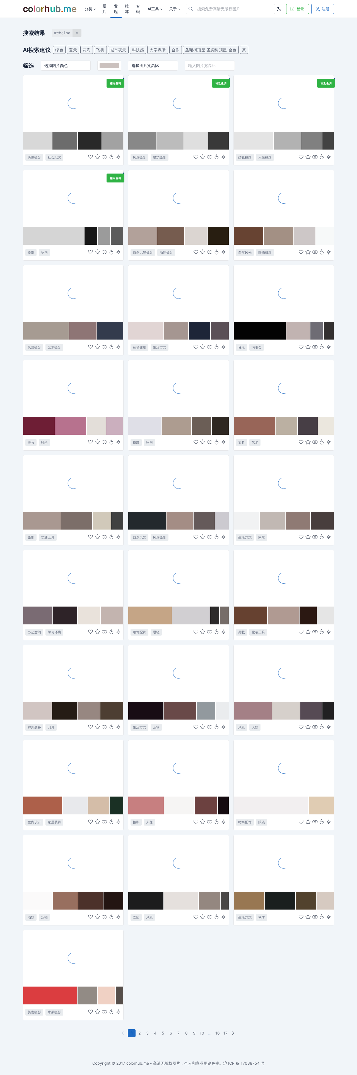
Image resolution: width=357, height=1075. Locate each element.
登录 (300, 8)
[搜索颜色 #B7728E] (71, 426)
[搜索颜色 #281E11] (218, 236)
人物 (255, 727)
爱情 (136, 917)
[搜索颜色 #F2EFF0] (271, 805)
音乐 (241, 347)
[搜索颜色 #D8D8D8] (37, 141)
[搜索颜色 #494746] (224, 901)
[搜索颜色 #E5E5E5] (325, 615)
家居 (149, 442)
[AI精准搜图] (118, 157)
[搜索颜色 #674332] (249, 236)
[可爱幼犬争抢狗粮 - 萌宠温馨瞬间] (73, 863)
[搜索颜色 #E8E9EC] (75, 805)
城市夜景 (118, 49)
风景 (241, 727)
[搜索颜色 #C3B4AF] (112, 615)
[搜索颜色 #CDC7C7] (305, 236)
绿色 (59, 49)
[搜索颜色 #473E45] (308, 426)
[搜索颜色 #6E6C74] (317, 331)
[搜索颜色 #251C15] (65, 711)
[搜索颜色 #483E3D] (322, 521)
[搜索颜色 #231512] (113, 901)
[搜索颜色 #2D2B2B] (215, 615)
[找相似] (104, 157)
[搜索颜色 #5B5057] (220, 331)
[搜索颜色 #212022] (328, 711)
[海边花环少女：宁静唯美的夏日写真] (178, 768)
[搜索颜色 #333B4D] (110, 331)
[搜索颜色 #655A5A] (204, 521)
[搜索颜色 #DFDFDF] (196, 141)
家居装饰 (54, 822)
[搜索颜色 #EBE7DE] (326, 426)
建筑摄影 (159, 157)
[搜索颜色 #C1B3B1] (298, 331)
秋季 (261, 917)
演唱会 (257, 347)
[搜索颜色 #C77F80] (146, 805)
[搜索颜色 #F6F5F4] (179, 805)
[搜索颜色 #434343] (328, 141)
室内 (44, 252)
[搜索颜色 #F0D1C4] (107, 995)
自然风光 (245, 252)
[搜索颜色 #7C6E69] (77, 521)
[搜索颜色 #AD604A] (43, 805)
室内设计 (34, 822)
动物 (31, 917)
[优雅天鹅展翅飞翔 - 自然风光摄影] (178, 198)
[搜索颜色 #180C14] (146, 711)
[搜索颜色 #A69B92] (46, 331)
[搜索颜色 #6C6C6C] (65, 141)
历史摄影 (34, 157)
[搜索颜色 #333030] (329, 331)
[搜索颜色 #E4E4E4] (254, 141)
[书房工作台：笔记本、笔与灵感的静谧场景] (73, 578)
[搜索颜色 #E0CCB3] (321, 805)
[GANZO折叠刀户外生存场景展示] (73, 673)
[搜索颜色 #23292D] (147, 521)
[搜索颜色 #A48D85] (180, 521)
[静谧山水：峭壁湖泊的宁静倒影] (178, 483)
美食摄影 (34, 1012)
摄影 (31, 252)
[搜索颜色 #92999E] (206, 711)
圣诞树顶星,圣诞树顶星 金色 (211, 49)
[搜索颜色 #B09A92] (283, 615)
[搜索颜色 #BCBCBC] (170, 141)
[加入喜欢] (90, 157)
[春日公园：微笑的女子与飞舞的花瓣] (284, 673)
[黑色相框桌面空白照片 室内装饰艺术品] (178, 388)
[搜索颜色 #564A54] (311, 711)
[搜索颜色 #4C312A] (90, 901)
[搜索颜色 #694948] (180, 711)
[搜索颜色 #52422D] (306, 901)
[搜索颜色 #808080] (311, 141)
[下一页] (233, 1033)
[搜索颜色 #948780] (210, 901)
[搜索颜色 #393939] (218, 141)
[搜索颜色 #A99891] (42, 521)
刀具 (51, 727)
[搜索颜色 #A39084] (279, 236)
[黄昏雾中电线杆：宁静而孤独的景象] (73, 293)
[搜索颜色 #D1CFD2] (191, 615)
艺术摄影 (54, 347)
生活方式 (159, 347)
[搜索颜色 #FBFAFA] (38, 901)
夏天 (73, 49)
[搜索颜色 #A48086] (253, 711)
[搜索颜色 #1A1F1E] (280, 901)
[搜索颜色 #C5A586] (150, 615)
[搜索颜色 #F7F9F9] (325, 236)
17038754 (250, 1063)
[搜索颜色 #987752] (249, 901)
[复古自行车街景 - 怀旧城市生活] (73, 483)
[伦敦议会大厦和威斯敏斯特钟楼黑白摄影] (178, 103)
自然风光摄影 (143, 252)
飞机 (100, 49)
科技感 (138, 49)
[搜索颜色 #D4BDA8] (99, 805)
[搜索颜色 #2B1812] (308, 615)
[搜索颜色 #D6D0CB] (286, 711)
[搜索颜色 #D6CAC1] (325, 901)
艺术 (255, 442)
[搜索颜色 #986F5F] (65, 901)
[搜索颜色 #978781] (89, 711)
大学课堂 (157, 49)
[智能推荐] (111, 157)
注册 (325, 8)
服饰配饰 (139, 632)
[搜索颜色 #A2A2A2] (112, 141)
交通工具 (47, 537)
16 (217, 1033)
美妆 (31, 442)
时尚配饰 (245, 822)
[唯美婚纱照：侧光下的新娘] (284, 103)
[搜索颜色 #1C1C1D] (146, 901)
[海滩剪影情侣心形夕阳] (178, 863)
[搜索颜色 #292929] (90, 141)
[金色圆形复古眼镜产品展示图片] (284, 768)
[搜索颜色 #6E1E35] (39, 426)
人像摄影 (265, 157)
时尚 (44, 442)
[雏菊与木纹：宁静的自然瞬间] (284, 198)
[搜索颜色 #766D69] (224, 615)
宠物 (156, 727)
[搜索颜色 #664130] (251, 615)
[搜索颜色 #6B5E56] (202, 426)
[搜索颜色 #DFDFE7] (145, 426)
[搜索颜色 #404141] (117, 521)
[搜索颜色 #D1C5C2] (37, 711)
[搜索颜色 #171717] (91, 236)
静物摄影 (265, 252)
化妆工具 (258, 632)
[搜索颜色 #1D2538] (200, 331)
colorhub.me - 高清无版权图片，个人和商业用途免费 (172, 1063)
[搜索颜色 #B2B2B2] (287, 141)
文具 (241, 442)
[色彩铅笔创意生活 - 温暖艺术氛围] (284, 388)
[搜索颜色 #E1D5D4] (146, 331)
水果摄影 (54, 1012)
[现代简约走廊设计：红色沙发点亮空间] (73, 768)
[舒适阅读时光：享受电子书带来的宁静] (284, 483)
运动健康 (139, 347)
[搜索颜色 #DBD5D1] (196, 236)
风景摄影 (139, 157)
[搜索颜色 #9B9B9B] (104, 236)
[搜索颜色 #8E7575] (83, 331)
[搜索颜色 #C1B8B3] (273, 521)
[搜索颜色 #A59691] (176, 331)
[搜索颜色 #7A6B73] (38, 615)
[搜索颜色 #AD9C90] (177, 426)
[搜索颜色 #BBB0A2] (287, 426)
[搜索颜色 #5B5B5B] (117, 236)
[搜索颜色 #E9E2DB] (89, 615)
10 (202, 1033)
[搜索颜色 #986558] (255, 426)
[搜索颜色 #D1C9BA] (102, 521)
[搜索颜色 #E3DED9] (96, 426)
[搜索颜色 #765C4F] (171, 236)
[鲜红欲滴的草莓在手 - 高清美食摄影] (73, 958)
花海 (87, 49)
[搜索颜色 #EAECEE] (222, 711)
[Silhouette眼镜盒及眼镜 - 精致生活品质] (178, 578)
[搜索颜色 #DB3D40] (50, 995)
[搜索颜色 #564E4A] (119, 995)
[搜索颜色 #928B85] (88, 995)
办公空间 (34, 632)
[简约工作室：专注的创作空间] (73, 198)
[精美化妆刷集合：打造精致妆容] (284, 578)
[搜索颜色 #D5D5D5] (54, 236)
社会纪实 (54, 157)
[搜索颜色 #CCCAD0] (222, 521)
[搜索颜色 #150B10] (223, 805)
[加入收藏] (97, 157)
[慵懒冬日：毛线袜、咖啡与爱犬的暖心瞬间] (178, 673)
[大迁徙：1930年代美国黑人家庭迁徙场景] (73, 103)
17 (225, 1033)
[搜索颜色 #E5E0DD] (181, 901)
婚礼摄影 (245, 157)
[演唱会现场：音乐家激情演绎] (284, 293)
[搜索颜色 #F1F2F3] (247, 521)
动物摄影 (166, 252)
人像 (149, 822)
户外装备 (34, 727)
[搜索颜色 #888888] (142, 141)
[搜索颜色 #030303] (260, 331)
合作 (176, 49)
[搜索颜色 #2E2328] (65, 615)
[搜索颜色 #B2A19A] (142, 236)
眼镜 (156, 632)
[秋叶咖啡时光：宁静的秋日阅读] (284, 863)
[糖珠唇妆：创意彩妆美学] (73, 388)
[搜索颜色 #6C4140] (206, 805)
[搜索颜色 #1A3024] (116, 805)
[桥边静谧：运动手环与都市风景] (178, 293)
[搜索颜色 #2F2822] (220, 426)
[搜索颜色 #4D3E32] (111, 711)
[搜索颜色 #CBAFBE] (114, 426)
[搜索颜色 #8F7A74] (298, 521)
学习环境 (54, 632)
